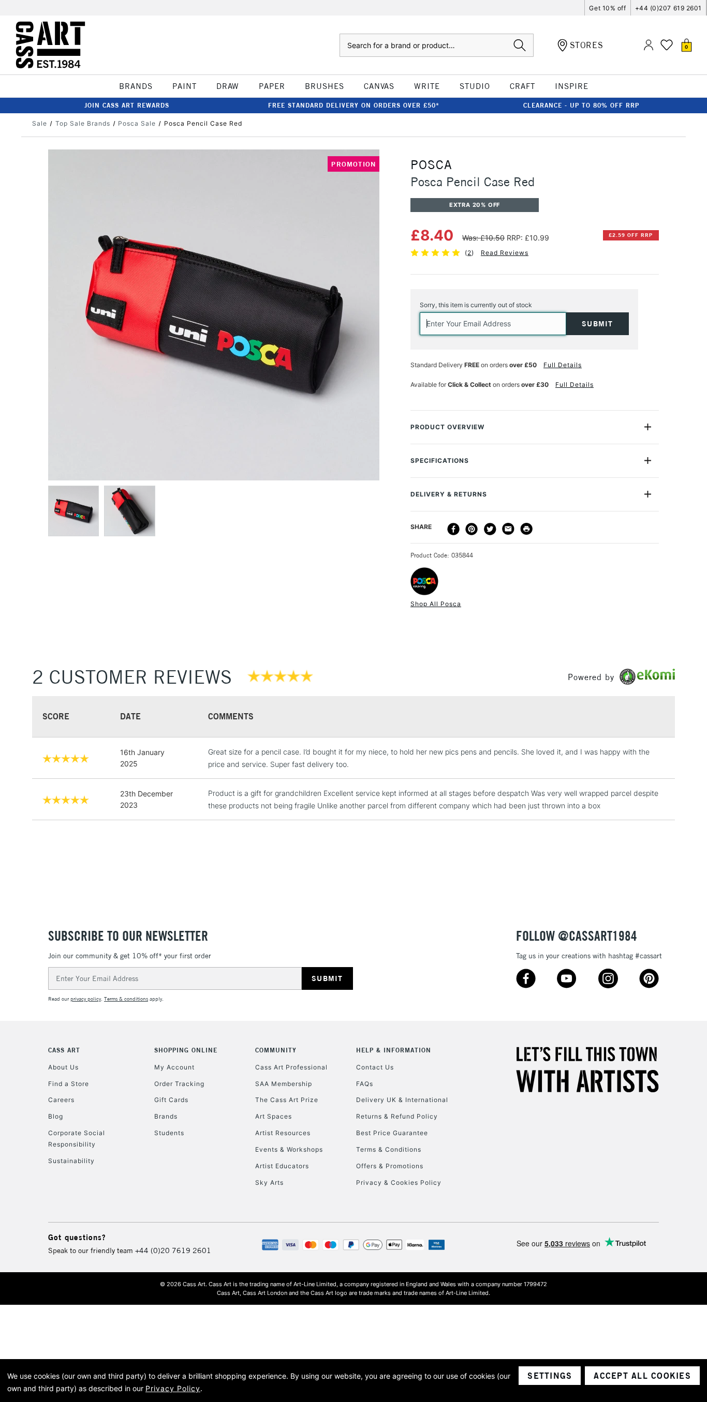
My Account (174, 1067)
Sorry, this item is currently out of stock (476, 305)
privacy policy (85, 999)
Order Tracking (179, 1084)
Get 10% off (607, 8)
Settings (549, 1375)
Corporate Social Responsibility (76, 1138)
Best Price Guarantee (392, 1133)
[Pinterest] (471, 529)
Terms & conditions (126, 999)
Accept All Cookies (642, 1375)
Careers (61, 1100)
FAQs (364, 1084)
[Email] (508, 529)
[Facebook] (453, 529)
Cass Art (64, 1050)
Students (169, 1133)
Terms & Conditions (388, 1149)
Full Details (562, 364)
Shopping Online (185, 1050)
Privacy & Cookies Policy (398, 1182)
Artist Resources (283, 1133)
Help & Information (393, 1050)
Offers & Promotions (389, 1166)
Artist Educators (282, 1166)
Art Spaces (273, 1116)
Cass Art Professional (291, 1067)
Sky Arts (269, 1182)
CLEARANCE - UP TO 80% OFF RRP (581, 105)
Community (276, 1050)
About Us (63, 1067)
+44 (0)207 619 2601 (668, 8)
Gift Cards (171, 1100)
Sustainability (71, 1161)
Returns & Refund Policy (397, 1116)
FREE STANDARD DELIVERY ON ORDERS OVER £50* (353, 105)
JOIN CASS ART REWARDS (126, 105)
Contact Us (375, 1067)
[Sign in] (648, 45)
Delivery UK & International (402, 1100)
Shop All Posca (435, 603)
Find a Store (68, 1084)
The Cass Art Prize (286, 1100)
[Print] (526, 529)
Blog (55, 1116)
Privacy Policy (172, 1388)
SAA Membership (283, 1084)
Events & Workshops (289, 1149)
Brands (166, 1116)
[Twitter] (490, 529)
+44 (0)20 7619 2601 (173, 1250)
